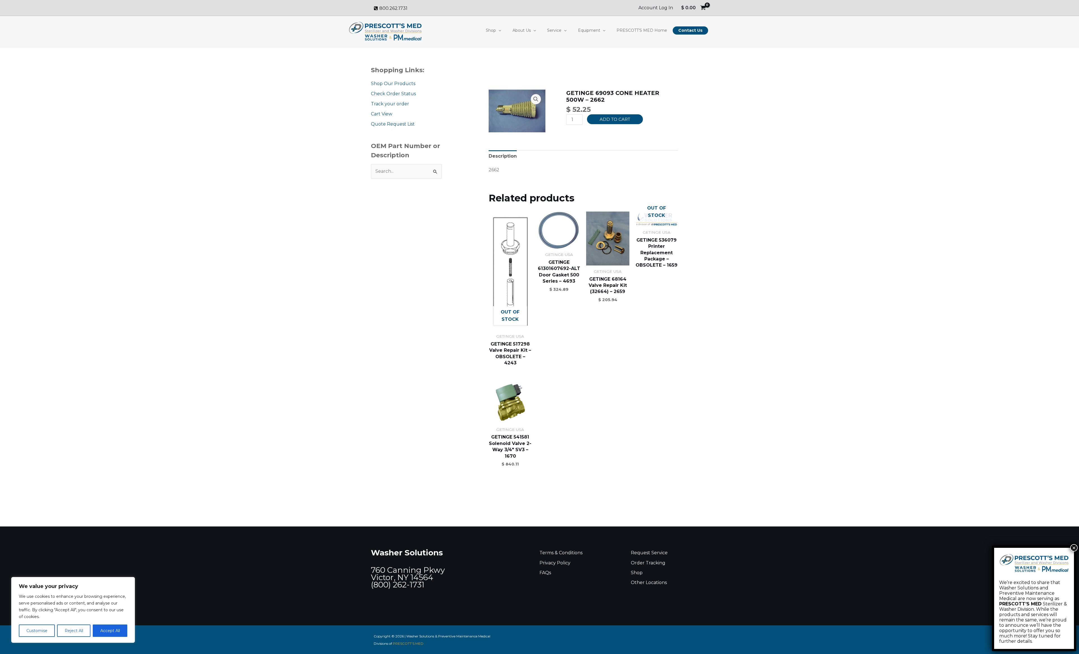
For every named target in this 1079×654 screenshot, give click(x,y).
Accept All (110, 630)
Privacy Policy (555, 563)
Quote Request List (393, 124)
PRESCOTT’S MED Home (641, 30)
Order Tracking (648, 563)
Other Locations (649, 582)
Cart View (381, 114)
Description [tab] (503, 156)
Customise (36, 630)
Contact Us (690, 30)
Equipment (589, 30)
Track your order (390, 103)
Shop (491, 30)
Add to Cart (615, 119)
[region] (73, 610)
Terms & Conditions (561, 552)
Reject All (74, 630)
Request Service (649, 552)
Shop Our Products (393, 83)
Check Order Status (393, 93)
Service (554, 30)
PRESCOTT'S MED (408, 643)
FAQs (545, 572)
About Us (522, 30)
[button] (498, 30)
